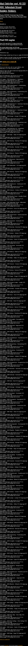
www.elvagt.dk (5, 64)
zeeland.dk (20, 645)
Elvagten (7, 645)
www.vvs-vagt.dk (9, 62)
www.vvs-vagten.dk (5, 639)
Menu (1, 21)
